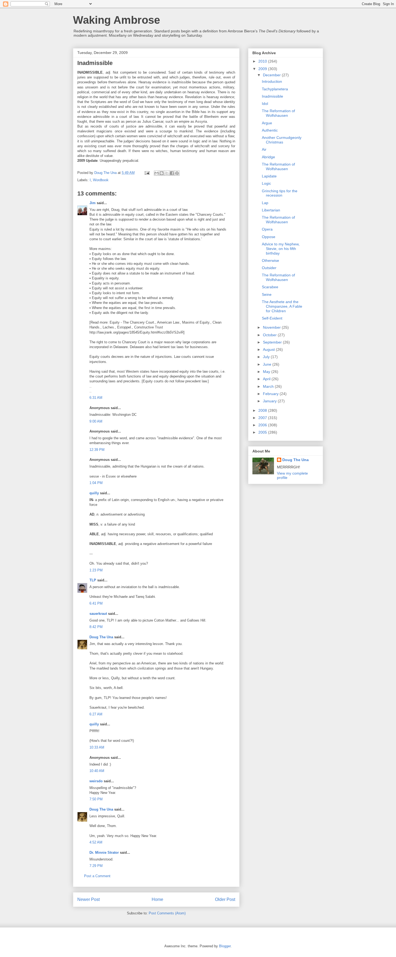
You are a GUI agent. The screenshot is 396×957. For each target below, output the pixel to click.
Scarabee (270, 287)
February (271, 394)
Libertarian (271, 210)
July (267, 357)
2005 (263, 432)
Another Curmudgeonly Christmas (281, 139)
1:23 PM (96, 570)
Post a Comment (97, 876)
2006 (263, 425)
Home (157, 899)
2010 (263, 61)
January (270, 401)
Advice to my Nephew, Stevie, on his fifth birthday (281, 248)
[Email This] (156, 173)
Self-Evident (272, 318)
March (269, 386)
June (267, 364)
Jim (92, 203)
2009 (263, 69)
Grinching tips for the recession (279, 193)
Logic (266, 183)
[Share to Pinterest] (177, 173)
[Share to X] (166, 173)
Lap (265, 203)
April (267, 379)
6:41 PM (96, 603)
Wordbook (101, 180)
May (267, 371)
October (270, 335)
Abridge (268, 157)
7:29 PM (96, 866)
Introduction (272, 81)
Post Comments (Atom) (167, 913)
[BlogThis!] (161, 173)
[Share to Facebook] (172, 173)
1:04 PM (96, 483)
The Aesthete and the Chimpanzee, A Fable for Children (282, 306)
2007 (263, 418)
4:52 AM (95, 842)
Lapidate (269, 176)
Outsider (269, 268)
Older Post (225, 899)
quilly (94, 493)
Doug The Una (101, 637)
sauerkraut (98, 614)
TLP (92, 580)
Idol (265, 103)
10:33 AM (96, 747)
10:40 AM (96, 771)
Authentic (270, 130)
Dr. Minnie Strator (104, 852)
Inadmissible (272, 96)
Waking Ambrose (116, 20)
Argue (267, 123)
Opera (267, 229)
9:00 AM (95, 421)
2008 (263, 410)
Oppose (268, 237)
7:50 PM (96, 799)
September (273, 342)
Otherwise (270, 260)
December (272, 75)
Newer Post (88, 899)
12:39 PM (97, 450)
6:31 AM (95, 398)
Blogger (225, 946)
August (269, 349)
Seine (267, 294)
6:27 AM (95, 714)
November (272, 327)
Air (264, 149)
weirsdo (96, 781)
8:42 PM (96, 627)
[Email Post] (147, 173)
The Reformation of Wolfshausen (278, 113)
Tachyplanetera (275, 89)
